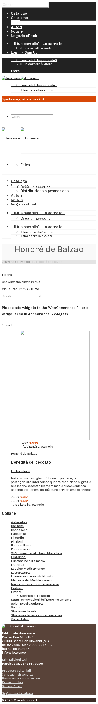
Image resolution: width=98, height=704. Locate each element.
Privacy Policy (12, 682)
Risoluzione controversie (21, 678)
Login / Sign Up (24, 52)
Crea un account (35, 187)
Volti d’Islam (20, 619)
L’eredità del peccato (31, 462)
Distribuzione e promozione (44, 23)
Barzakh (17, 526)
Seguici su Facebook (17, 693)
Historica (18, 557)
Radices (17, 588)
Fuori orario (20, 549)
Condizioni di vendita (17, 674)
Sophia (16, 607)
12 (20, 289)
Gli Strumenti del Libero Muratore (36, 553)
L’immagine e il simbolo (28, 561)
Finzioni (17, 542)
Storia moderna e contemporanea (36, 615)
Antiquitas (19, 522)
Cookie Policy (12, 686)
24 (26, 289)
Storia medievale (23, 611)
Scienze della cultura (27, 604)
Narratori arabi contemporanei (35, 584)
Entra (15, 71)
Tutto (35, 289)
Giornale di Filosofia (35, 596)
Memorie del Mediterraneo (31, 580)
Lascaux (17, 565)
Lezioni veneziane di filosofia (32, 576)
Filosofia (17, 538)
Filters (7, 275)
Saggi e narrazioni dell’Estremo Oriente (41, 600)
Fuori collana (21, 545)
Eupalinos (18, 534)
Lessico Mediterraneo (28, 569)
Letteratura (20, 471)
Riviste (16, 592)
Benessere (19, 530)
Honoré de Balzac (24, 454)
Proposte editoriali (16, 671)
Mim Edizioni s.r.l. (14, 660)
